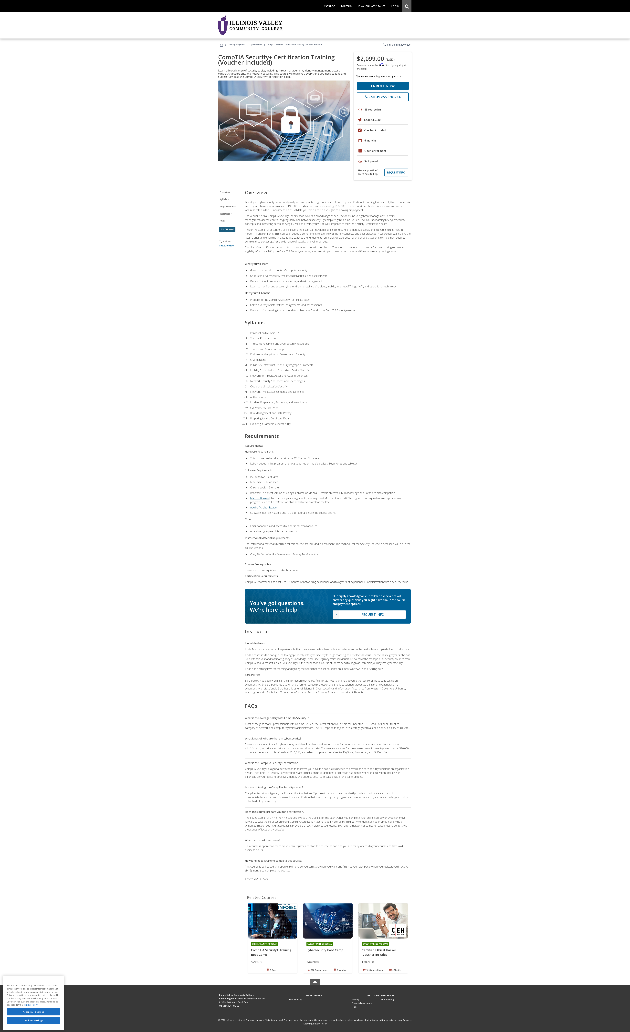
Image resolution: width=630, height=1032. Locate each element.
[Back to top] (315, 994)
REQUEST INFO (396, 172)
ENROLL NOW (383, 85)
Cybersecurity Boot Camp (324, 950)
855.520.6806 (226, 245)
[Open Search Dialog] (406, 6)
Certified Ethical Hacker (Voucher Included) (379, 952)
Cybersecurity (256, 44)
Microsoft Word (260, 498)
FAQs (222, 221)
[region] (33, 1003)
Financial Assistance (362, 1003)
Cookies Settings (33, 1020)
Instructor (226, 213)
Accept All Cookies (33, 1011)
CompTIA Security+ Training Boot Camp (271, 952)
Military (355, 999)
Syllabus (224, 199)
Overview (225, 192)
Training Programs (236, 44)
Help (354, 1006)
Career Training (294, 999)
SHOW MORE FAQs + (257, 878)
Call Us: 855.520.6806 (396, 44)
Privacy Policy (320, 1023)
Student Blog (387, 999)
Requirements (228, 206)
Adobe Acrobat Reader (264, 507)
